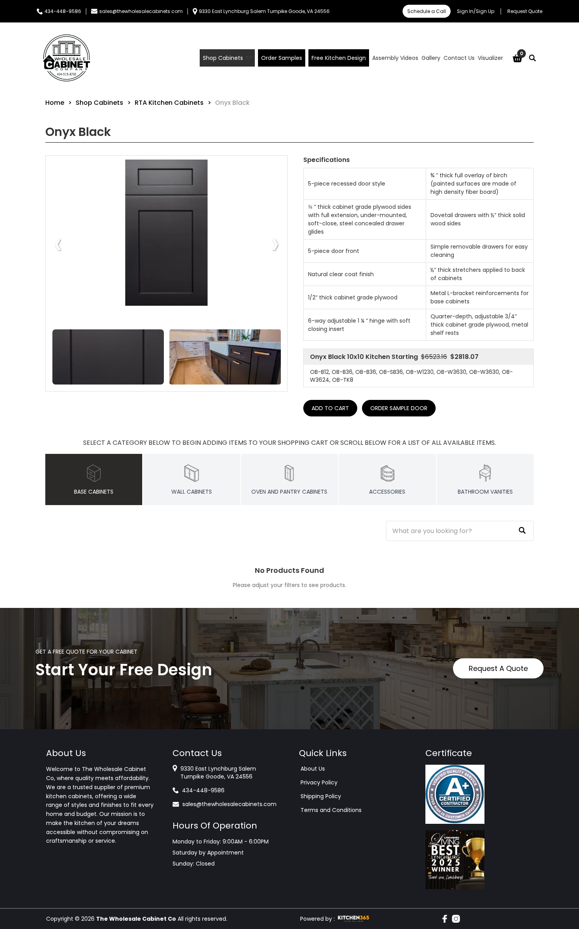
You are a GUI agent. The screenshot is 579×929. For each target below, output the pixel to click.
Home (54, 102)
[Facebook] (444, 919)
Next (275, 243)
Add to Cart (330, 408)
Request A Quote (498, 668)
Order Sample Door (398, 408)
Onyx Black (232, 102)
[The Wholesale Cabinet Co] (66, 58)
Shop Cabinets (99, 102)
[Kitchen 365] (353, 919)
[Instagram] (456, 919)
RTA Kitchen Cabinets (169, 102)
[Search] (532, 57)
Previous (58, 243)
